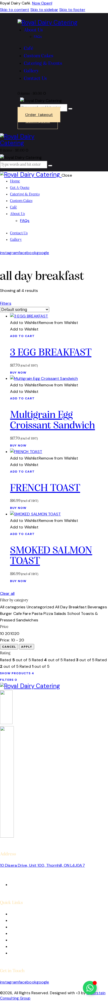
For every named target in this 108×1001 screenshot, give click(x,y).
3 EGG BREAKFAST (50, 353)
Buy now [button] (18, 373)
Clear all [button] (7, 593)
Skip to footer (72, 9)
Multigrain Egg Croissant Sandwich (52, 420)
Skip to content (14, 9)
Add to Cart (22, 336)
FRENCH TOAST (45, 488)
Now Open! (42, 3)
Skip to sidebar (44, 9)
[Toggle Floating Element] (90, 988)
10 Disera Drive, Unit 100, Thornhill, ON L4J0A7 (42, 865)
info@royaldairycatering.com (26, 878)
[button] (44, 322)
